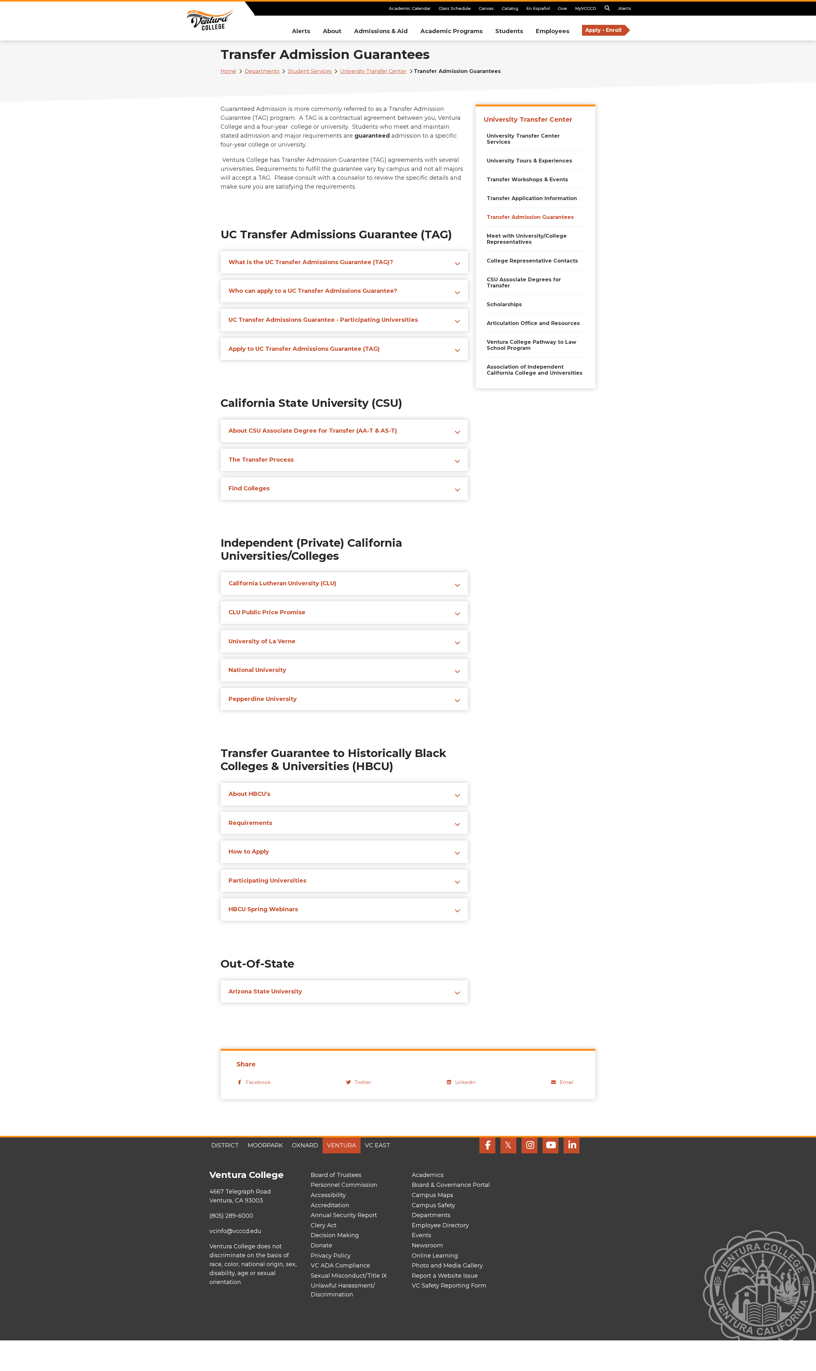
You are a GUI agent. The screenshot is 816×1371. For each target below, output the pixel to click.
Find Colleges (249, 488)
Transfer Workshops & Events (527, 180)
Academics (428, 1175)
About (332, 31)
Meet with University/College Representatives (527, 239)
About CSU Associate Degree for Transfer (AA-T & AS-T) (313, 430)
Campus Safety (433, 1205)
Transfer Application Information (532, 198)
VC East (377, 1145)
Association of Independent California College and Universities (534, 370)
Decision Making (335, 1235)
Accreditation (330, 1205)
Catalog (510, 8)
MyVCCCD (585, 8)
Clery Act (324, 1225)
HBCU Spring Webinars (263, 909)
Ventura (341, 1145)
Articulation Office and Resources (533, 323)
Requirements (250, 822)
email (566, 1082)
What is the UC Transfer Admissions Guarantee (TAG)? (311, 262)
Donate (321, 1245)
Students (509, 31)
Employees (552, 31)
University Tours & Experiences (529, 161)
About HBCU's (249, 793)
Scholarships (504, 304)
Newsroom (427, 1245)
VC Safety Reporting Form (449, 1285)
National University (257, 670)
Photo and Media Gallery (447, 1265)
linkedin (465, 1082)
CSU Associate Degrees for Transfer (524, 283)
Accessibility (328, 1195)
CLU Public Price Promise (267, 612)
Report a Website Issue (445, 1275)
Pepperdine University (263, 699)
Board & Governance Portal (451, 1184)
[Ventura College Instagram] (529, 1145)
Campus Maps (432, 1195)
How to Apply (249, 851)
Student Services (310, 71)
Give (562, 8)
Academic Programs (451, 31)
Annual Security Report (344, 1215)
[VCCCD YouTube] (550, 1145)
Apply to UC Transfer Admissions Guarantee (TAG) (304, 348)
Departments (262, 71)
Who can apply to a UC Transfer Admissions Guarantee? (313, 290)
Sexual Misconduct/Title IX (349, 1275)
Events (421, 1235)
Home (228, 71)
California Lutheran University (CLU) (282, 583)
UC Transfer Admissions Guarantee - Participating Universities (323, 319)
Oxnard (305, 1145)
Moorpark (265, 1145)
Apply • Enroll (603, 30)
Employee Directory (440, 1225)
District (225, 1145)
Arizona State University (265, 991)
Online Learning (435, 1255)
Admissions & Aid (381, 31)
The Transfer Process (261, 459)
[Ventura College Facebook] (487, 1145)
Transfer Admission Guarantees (530, 217)
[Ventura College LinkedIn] (571, 1145)
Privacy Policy (331, 1255)
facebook (258, 1082)
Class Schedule (455, 8)
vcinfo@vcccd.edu (235, 1231)
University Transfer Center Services (523, 139)
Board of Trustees (336, 1175)
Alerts (624, 8)
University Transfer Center (373, 71)
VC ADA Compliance (340, 1265)
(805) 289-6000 (231, 1215)
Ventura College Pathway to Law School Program (531, 345)
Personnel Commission (344, 1184)
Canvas (486, 8)
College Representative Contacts (532, 261)
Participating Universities (267, 880)
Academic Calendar (410, 8)
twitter (363, 1082)
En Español (538, 8)
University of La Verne (262, 641)
